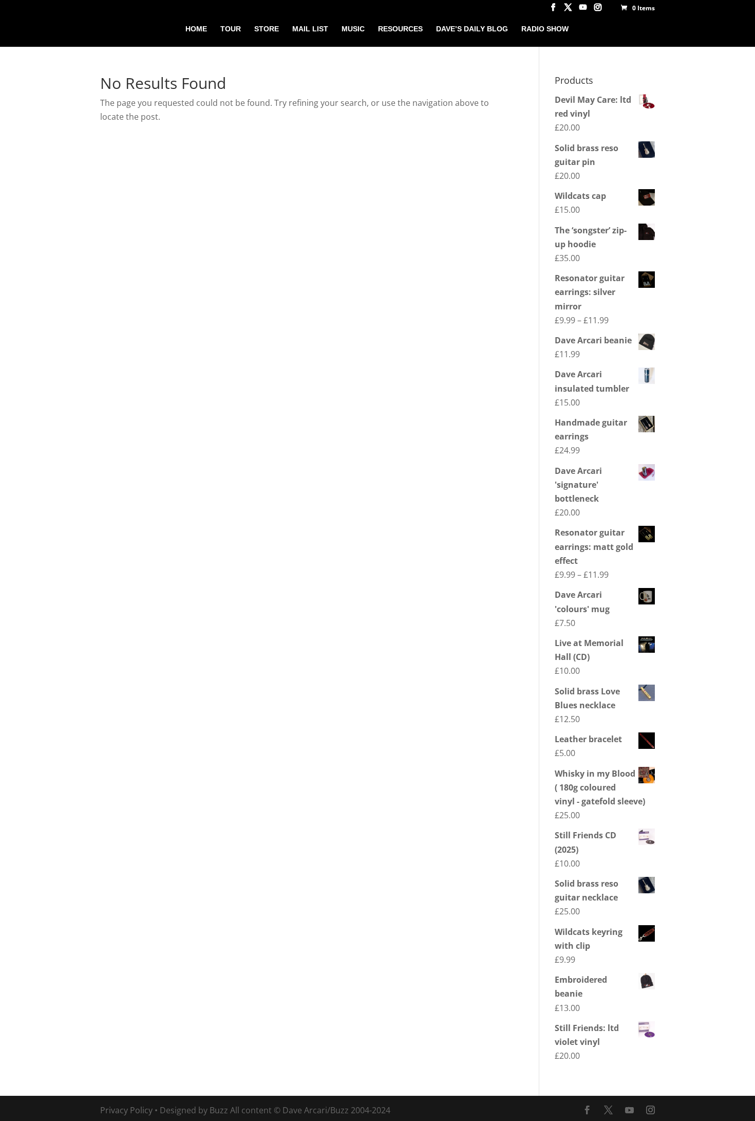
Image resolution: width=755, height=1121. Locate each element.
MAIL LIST (310, 29)
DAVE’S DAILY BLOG (472, 29)
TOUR (230, 29)
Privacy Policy (126, 1110)
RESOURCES (400, 29)
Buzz (219, 1110)
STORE (266, 29)
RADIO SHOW (545, 29)
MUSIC (353, 29)
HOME (196, 29)
